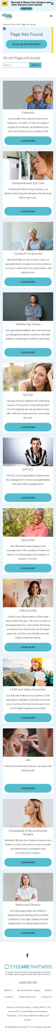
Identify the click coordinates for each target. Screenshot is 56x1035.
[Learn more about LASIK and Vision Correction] (28, 671)
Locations (9, 997)
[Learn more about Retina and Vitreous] (28, 887)
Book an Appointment (26, 44)
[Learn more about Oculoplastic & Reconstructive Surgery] (28, 813)
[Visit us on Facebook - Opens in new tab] (27, 955)
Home (6, 24)
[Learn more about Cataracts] (28, 94)
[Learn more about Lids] (28, 742)
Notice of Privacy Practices (19, 1007)
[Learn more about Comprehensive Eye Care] (28, 165)
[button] (51, 16)
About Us (8, 990)
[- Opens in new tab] (28, 966)
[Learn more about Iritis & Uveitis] (28, 592)
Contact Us (46, 997)
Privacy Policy (39, 1007)
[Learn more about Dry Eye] (28, 377)
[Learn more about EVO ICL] (28, 451)
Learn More (28, 140)
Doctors (48, 990)
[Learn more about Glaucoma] (28, 522)
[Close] (52, 3)
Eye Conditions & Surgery (28, 990)
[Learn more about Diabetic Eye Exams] (28, 306)
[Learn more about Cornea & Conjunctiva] (28, 235)
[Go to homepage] (12, 16)
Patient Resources (27, 997)
